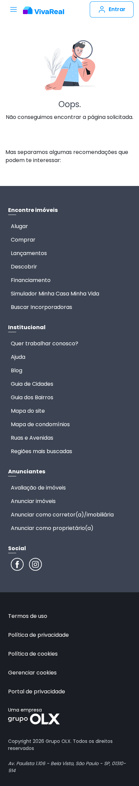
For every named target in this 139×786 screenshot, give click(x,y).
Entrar (117, 9)
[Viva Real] (43, 10)
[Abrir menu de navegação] (13, 9)
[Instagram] (35, 564)
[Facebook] (17, 564)
